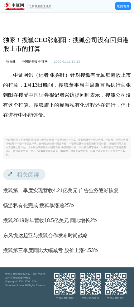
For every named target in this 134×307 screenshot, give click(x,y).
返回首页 (123, 6)
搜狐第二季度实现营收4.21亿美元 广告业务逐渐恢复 (61, 190)
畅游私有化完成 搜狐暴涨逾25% (38, 205)
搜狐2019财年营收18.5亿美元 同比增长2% (50, 220)
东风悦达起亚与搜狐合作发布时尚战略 (45, 235)
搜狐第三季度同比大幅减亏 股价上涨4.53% (50, 250)
